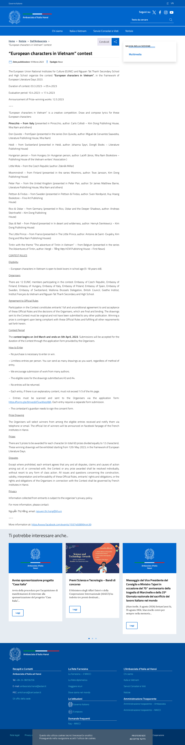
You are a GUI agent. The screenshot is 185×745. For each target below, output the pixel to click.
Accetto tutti (138, 739)
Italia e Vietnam (131, 680)
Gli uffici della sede (21, 698)
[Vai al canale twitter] (153, 12)
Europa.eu (78, 711)
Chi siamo (128, 674)
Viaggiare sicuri (75, 686)
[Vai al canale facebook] (159, 12)
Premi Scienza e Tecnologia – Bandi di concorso (92, 582)
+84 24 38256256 (25, 680)
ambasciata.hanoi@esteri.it (33, 686)
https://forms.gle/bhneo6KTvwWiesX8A (30, 402)
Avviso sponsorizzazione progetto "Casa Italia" (33, 582)
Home (12, 41)
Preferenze (139, 736)
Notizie (22, 41)
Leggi (20, 612)
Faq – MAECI (74, 723)
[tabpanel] (35, 589)
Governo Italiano (15, 3)
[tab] (89, 638)
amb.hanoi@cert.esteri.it (29, 692)
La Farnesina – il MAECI (79, 674)
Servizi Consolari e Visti (135, 686)
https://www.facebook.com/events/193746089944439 (61, 524)
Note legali (15, 735)
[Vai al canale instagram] (165, 12)
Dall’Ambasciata (38, 41)
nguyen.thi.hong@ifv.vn (49, 511)
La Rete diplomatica (77, 680)
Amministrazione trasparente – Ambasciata (145, 703)
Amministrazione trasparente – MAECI (142, 710)
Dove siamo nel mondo (79, 692)
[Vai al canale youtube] (171, 12)
